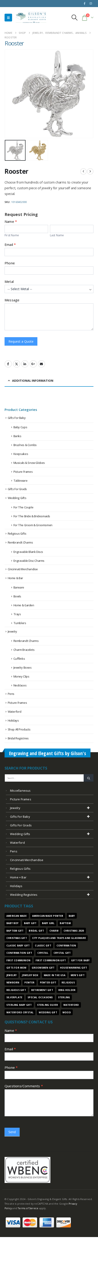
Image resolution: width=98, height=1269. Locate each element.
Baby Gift (30, 923)
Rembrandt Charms (20, 542)
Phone (10, 263)
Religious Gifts (17, 533)
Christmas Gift (16, 938)
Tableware (20, 480)
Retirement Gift (42, 990)
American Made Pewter (47, 915)
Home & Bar (15, 578)
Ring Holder (66, 990)
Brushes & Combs (25, 445)
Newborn (12, 982)
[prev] (83, 171)
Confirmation (66, 945)
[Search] (88, 778)
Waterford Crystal (20, 1012)
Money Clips (21, 676)
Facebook (8, 364)
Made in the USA (54, 975)
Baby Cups (20, 427)
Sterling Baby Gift (19, 1004)
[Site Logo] (31, 17)
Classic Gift (43, 945)
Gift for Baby (80, 960)
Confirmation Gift (19, 952)
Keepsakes (20, 454)
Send (12, 1132)
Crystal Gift (62, 952)
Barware (18, 587)
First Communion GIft (51, 960)
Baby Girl (48, 923)
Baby (72, 915)
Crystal (42, 952)
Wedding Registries (24, 895)
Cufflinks (19, 659)
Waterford (14, 711)
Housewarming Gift (73, 967)
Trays (17, 614)
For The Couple (23, 507)
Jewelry (12, 631)
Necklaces (20, 685)
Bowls (17, 596)
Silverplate (14, 997)
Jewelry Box (30, 975)
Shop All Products (19, 729)
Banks (17, 436)
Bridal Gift (36, 930)
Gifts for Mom (16, 967)
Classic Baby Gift (18, 945)
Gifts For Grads (17, 489)
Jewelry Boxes (22, 667)
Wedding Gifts (17, 498)
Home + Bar (18, 877)
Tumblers (19, 623)
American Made (16, 915)
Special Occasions (40, 997)
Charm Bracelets (24, 650)
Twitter (16, 364)
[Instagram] (90, 3)
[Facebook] (84, 3)
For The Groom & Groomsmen (32, 525)
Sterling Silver (47, 1004)
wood (66, 1012)
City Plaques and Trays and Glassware (59, 938)
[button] (8, 17)
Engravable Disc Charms (28, 561)
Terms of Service (28, 1208)
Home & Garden (23, 605)
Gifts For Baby (17, 418)
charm (53, 930)
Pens (11, 694)
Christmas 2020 (74, 930)
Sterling (64, 997)
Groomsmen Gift (43, 967)
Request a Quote (21, 341)
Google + (33, 364)
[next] (90, 171)
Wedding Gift (48, 1012)
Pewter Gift (48, 982)
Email (10, 244)
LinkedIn (24, 364)
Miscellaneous (20, 790)
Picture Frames (23, 472)
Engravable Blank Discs (28, 552)
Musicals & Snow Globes (29, 463)
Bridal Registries (18, 738)
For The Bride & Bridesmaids (31, 516)
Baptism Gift (14, 930)
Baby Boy (12, 923)
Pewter (29, 982)
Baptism (65, 923)
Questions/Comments (24, 1086)
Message (12, 300)
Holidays (13, 720)
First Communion (18, 960)
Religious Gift (16, 990)
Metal (9, 281)
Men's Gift (78, 975)
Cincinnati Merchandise (23, 569)
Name (11, 1030)
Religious (68, 982)
